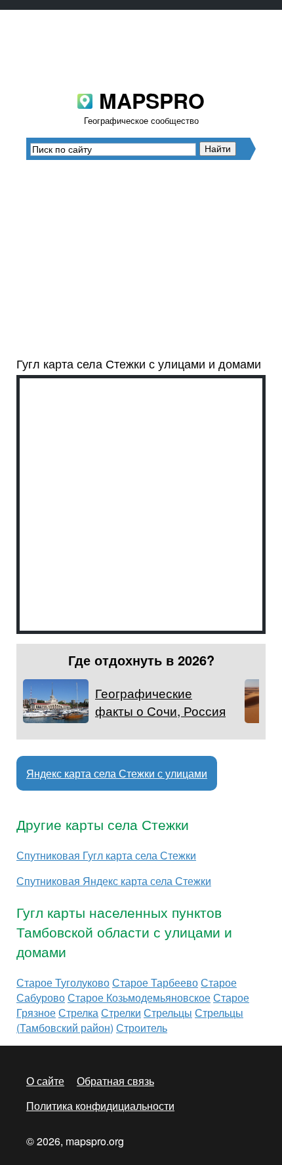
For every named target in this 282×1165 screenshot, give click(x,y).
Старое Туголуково (63, 982)
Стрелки (121, 1012)
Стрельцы (168, 1012)
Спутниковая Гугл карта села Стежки (106, 855)
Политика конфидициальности (100, 1105)
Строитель (141, 1027)
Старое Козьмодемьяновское (139, 997)
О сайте (45, 1080)
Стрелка (78, 1012)
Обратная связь (115, 1080)
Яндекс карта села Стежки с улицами (116, 773)
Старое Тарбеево (155, 982)
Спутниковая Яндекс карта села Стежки (113, 880)
